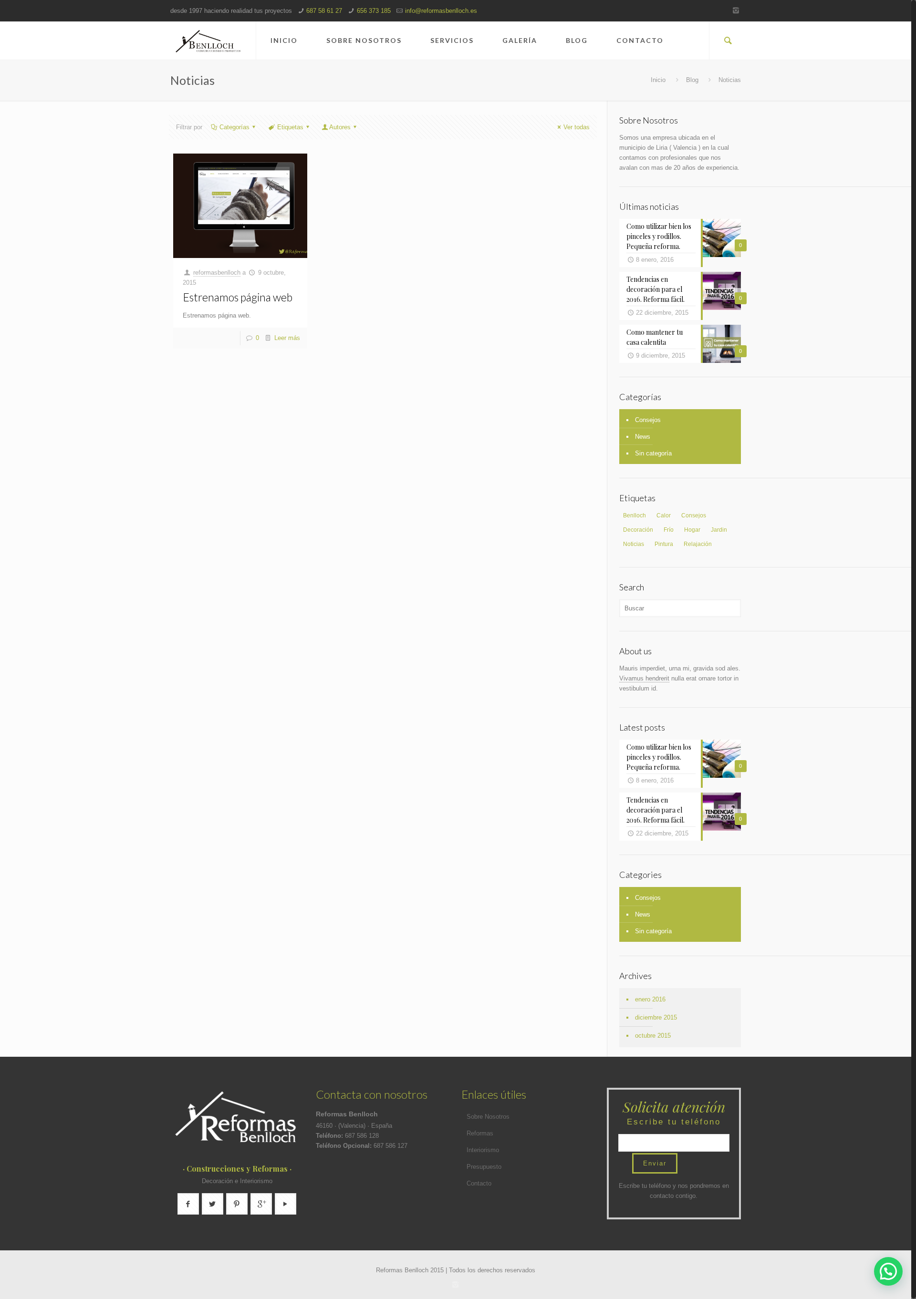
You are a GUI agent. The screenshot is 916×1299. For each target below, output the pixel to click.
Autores (340, 127)
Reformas (480, 1133)
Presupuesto (484, 1166)
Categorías (234, 127)
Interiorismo (483, 1150)
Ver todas (576, 127)
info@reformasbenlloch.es (441, 10)
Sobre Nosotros (488, 1116)
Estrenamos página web (237, 297)
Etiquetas (290, 127)
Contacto (479, 1183)
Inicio (658, 79)
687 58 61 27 (324, 10)
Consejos (648, 419)
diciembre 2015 (656, 1017)
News (642, 436)
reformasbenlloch (216, 272)
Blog (692, 79)
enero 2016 (650, 999)
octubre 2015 (653, 1035)
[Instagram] (736, 10)
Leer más (287, 337)
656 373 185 (374, 10)
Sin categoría (653, 453)
